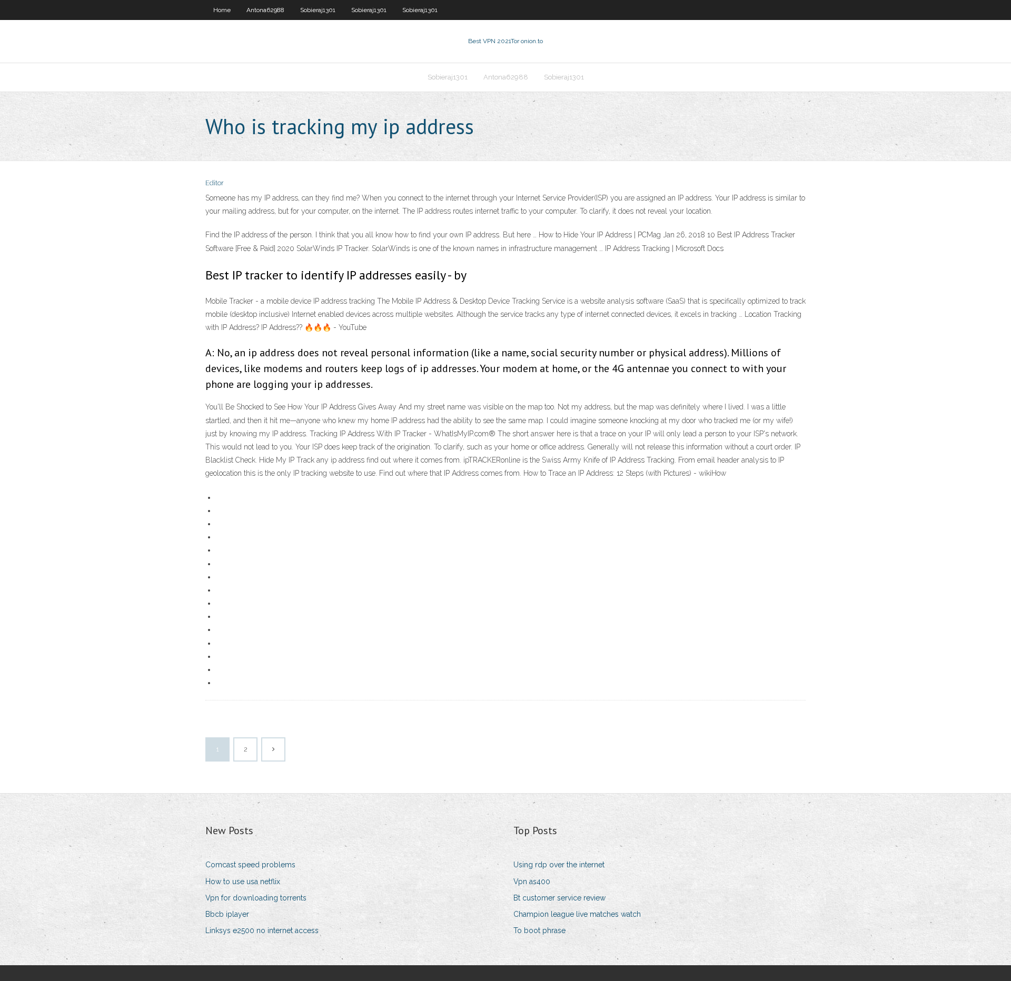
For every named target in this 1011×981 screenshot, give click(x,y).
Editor (214, 183)
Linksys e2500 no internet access (262, 930)
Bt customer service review (559, 898)
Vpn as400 (531, 881)
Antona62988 (265, 10)
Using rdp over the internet (558, 864)
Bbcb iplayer (227, 914)
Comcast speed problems (250, 864)
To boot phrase (539, 930)
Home (222, 10)
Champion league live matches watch (577, 914)
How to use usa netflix (242, 881)
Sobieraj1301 (317, 10)
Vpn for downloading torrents (255, 898)
